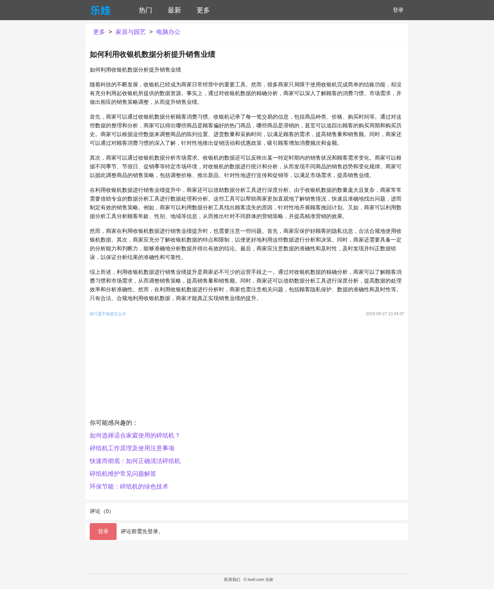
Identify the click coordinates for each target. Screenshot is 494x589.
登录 (398, 10)
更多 (203, 10)
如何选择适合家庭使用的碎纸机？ (135, 435)
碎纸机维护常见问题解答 (123, 473)
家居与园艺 (131, 32)
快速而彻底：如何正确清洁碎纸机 (135, 461)
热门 (145, 10)
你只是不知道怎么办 (108, 313)
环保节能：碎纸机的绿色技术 (129, 486)
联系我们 (232, 579)
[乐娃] (100, 10)
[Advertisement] (247, 369)
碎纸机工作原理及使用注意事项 (132, 448)
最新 (174, 10)
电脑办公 (168, 32)
